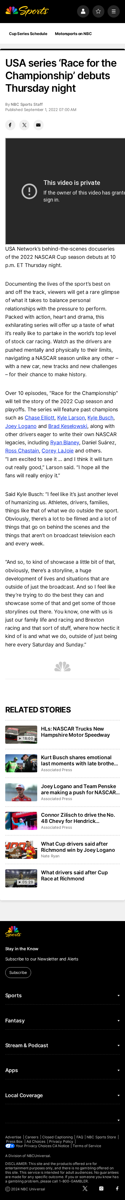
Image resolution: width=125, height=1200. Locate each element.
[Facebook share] (10, 125)
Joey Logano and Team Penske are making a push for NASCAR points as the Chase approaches (80, 789)
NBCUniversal (38, 1156)
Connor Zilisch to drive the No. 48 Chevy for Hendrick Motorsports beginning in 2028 (79, 818)
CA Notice (60, 1146)
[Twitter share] (24, 125)
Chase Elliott (39, 418)
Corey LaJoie (58, 451)
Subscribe (18, 972)
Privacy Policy (61, 1141)
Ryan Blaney (64, 442)
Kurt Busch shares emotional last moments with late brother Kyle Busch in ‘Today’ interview (78, 760)
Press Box (14, 1141)
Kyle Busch (100, 418)
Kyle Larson (71, 418)
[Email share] (38, 125)
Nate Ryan (50, 856)
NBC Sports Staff (27, 104)
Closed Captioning (57, 1137)
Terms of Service (87, 1146)
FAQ (79, 1137)
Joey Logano (21, 426)
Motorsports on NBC (73, 33)
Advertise (13, 1137)
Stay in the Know (22, 948)
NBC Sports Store (101, 1137)
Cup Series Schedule (28, 33)
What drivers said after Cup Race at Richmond (74, 875)
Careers (31, 1137)
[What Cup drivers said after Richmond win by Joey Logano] (21, 850)
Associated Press (56, 769)
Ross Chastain (22, 451)
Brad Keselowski (67, 426)
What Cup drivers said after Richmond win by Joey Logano (78, 847)
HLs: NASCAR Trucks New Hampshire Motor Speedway (75, 732)
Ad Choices (36, 1141)
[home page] (27, 11)
